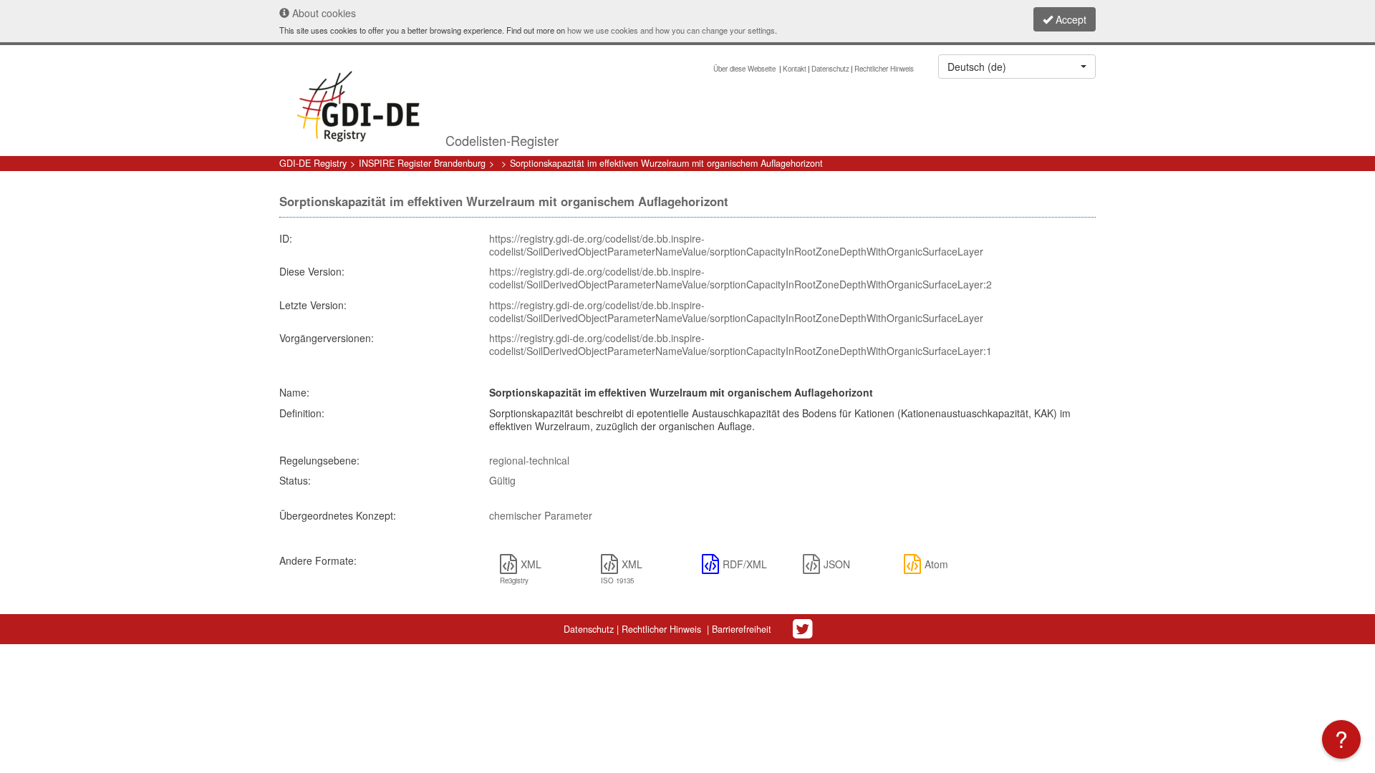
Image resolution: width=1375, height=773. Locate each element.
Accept (1069, 19)
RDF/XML (745, 564)
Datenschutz (830, 69)
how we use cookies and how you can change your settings (671, 30)
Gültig (502, 480)
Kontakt (794, 69)
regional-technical (529, 460)
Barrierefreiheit (741, 629)
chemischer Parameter (540, 515)
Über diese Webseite (745, 69)
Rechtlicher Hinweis (884, 69)
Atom (936, 564)
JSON (837, 564)
